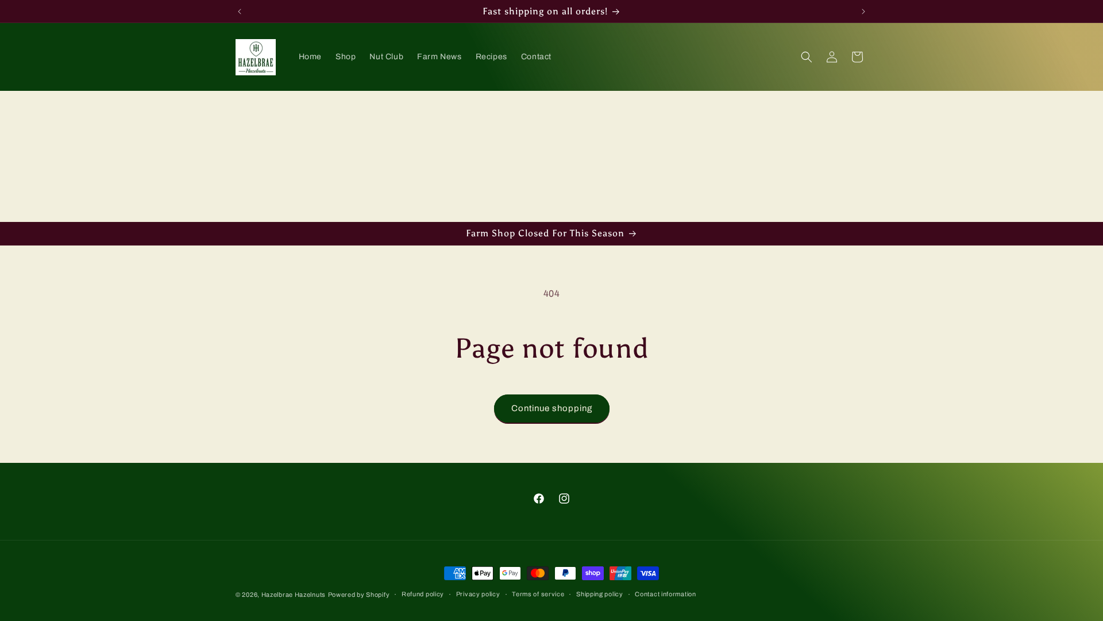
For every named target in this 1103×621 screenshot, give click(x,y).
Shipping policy (599, 594)
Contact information (665, 594)
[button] (806, 57)
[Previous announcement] (239, 11)
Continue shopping (551, 408)
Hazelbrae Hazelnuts (293, 594)
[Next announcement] (863, 11)
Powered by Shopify (359, 594)
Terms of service (538, 594)
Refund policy (423, 594)
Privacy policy (478, 594)
